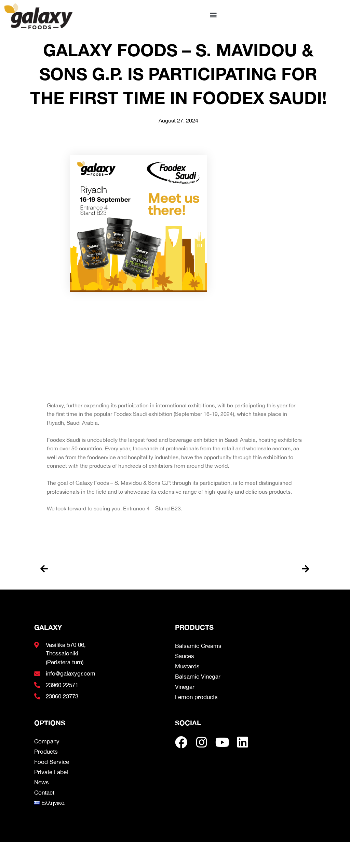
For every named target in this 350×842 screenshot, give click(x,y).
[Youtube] (222, 742)
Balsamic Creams (198, 645)
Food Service (51, 761)
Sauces (184, 656)
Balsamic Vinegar (197, 676)
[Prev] (107, 569)
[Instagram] (202, 742)
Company (46, 741)
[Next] (242, 569)
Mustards (187, 666)
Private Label (51, 772)
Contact (44, 792)
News (41, 782)
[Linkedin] (243, 742)
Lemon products (196, 697)
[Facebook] (181, 742)
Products (46, 751)
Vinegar (184, 686)
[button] (213, 14)
